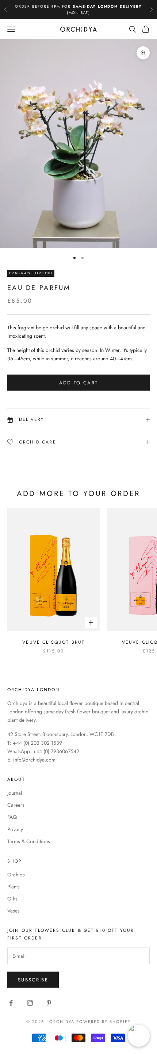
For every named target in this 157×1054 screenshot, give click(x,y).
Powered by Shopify (103, 1021)
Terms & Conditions (28, 841)
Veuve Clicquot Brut (53, 642)
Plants (13, 886)
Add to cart (78, 382)
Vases (13, 910)
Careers (15, 805)
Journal (14, 793)
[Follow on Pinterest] (49, 1003)
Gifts (12, 898)
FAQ (12, 817)
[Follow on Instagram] (30, 1003)
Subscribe (33, 979)
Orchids (16, 874)
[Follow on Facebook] (11, 1003)
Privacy (15, 829)
